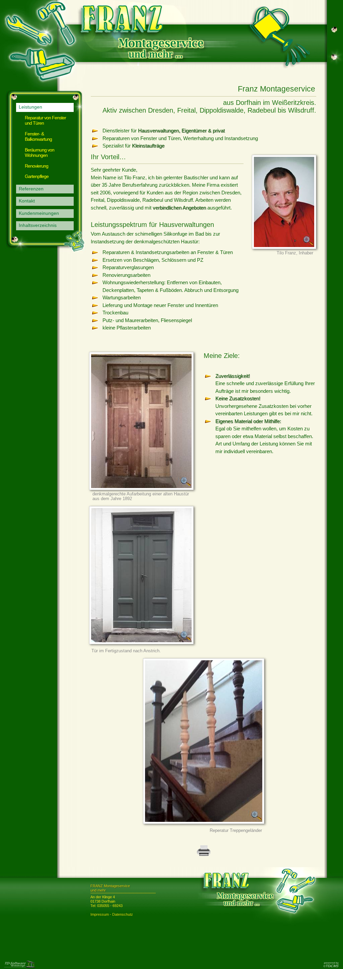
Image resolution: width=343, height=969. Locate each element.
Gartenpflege (37, 176)
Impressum (99, 914)
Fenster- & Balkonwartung (38, 136)
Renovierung (36, 166)
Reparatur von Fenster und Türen (45, 120)
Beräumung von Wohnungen (39, 152)
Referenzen (31, 188)
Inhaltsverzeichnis (38, 225)
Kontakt (27, 200)
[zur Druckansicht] (204, 855)
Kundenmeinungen (39, 213)
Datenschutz (122, 914)
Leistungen (30, 107)
